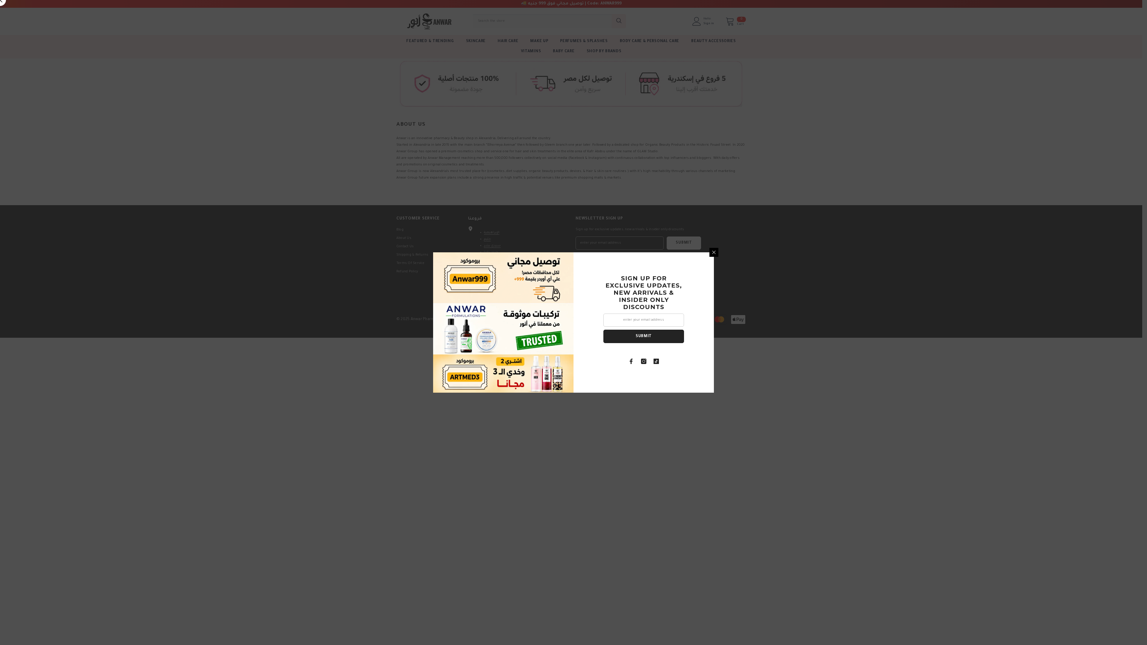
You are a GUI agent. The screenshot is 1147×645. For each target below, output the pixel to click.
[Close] (713, 252)
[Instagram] (643, 361)
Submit (644, 336)
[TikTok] (656, 361)
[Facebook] (631, 361)
